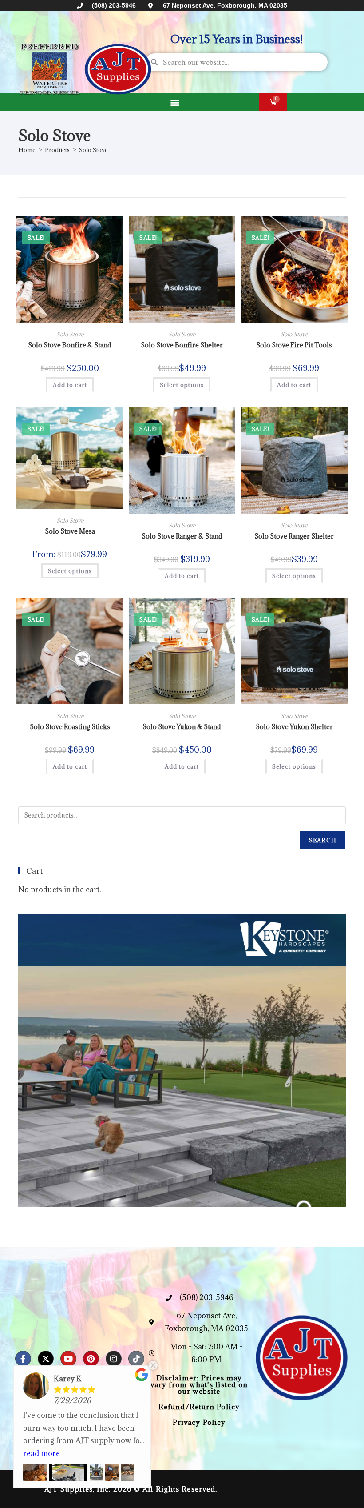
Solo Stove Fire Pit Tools (294, 345)
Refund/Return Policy (199, 1406)
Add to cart (70, 384)
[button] (174, 102)
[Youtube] (68, 1359)
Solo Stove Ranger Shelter (294, 536)
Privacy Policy (199, 1422)
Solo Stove (93, 150)
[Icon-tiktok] (136, 1359)
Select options (182, 384)
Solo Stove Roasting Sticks (70, 726)
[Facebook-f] (23, 1359)
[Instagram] (114, 1359)
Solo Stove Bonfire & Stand (69, 345)
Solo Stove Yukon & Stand (181, 726)
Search (322, 840)
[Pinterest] (91, 1359)
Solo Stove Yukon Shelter (294, 726)
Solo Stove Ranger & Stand (182, 536)
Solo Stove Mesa (70, 531)
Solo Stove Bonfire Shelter (182, 345)
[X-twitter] (46, 1359)
